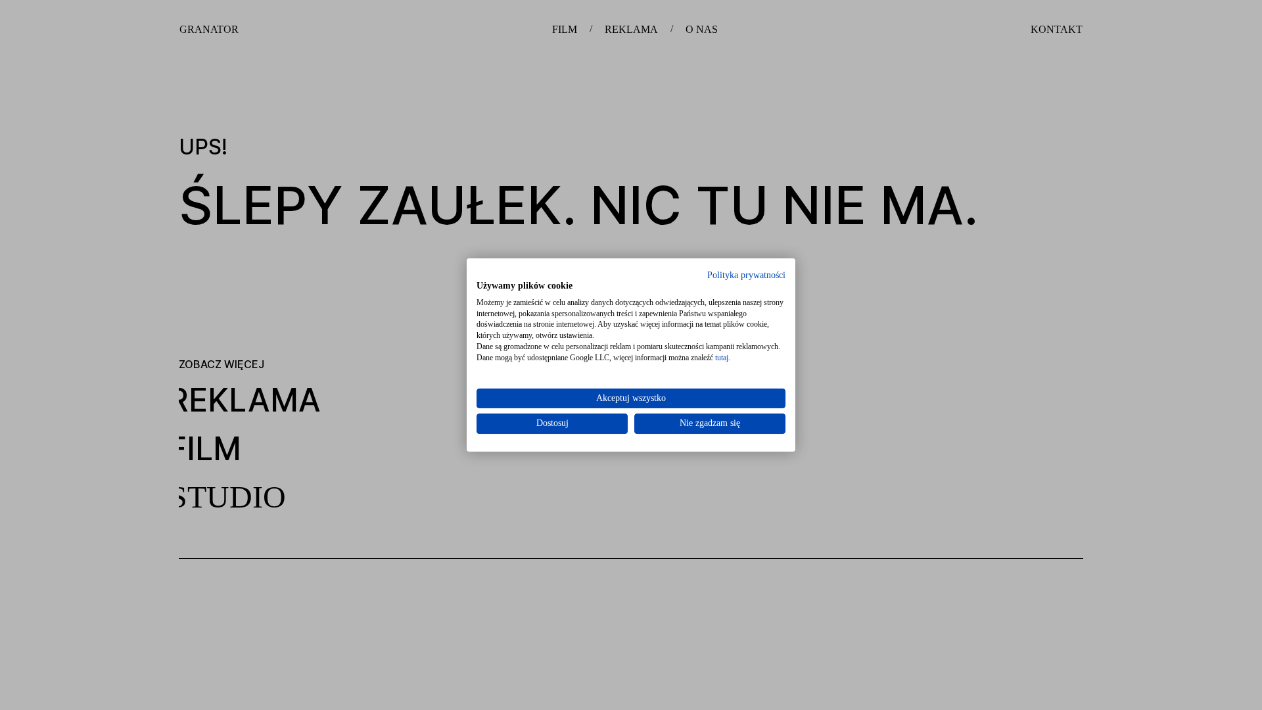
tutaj (721, 357)
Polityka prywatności (746, 275)
